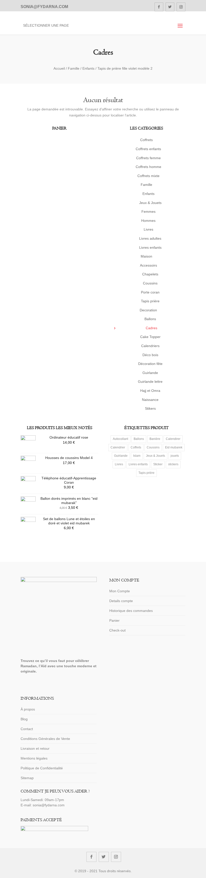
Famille (73, 68)
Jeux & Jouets (150, 203)
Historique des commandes (131, 611)
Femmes (148, 212)
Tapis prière (150, 301)
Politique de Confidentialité (42, 768)
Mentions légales (34, 758)
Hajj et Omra (150, 391)
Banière (154, 439)
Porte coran (150, 292)
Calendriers (150, 346)
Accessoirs (148, 265)
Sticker (158, 464)
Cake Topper (150, 337)
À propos (28, 709)
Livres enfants (150, 247)
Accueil (59, 68)
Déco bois (150, 355)
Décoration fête (150, 364)
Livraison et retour (35, 748)
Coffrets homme (148, 167)
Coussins (150, 283)
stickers (173, 464)
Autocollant (120, 439)
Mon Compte (119, 591)
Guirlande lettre (150, 382)
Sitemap (27, 778)
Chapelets (150, 274)
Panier (114, 620)
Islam (136, 455)
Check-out (117, 630)
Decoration (148, 310)
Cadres (151, 328)
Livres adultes (150, 238)
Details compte (121, 601)
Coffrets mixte (148, 176)
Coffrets (146, 140)
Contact (27, 729)
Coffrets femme (148, 158)
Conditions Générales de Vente (45, 739)
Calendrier (118, 447)
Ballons (150, 319)
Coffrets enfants (148, 149)
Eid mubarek (173, 447)
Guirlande (150, 373)
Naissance (150, 400)
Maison (146, 256)
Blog (24, 719)
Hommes (148, 221)
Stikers (150, 408)
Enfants (88, 68)
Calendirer (173, 439)
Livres (148, 229)
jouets (175, 455)
